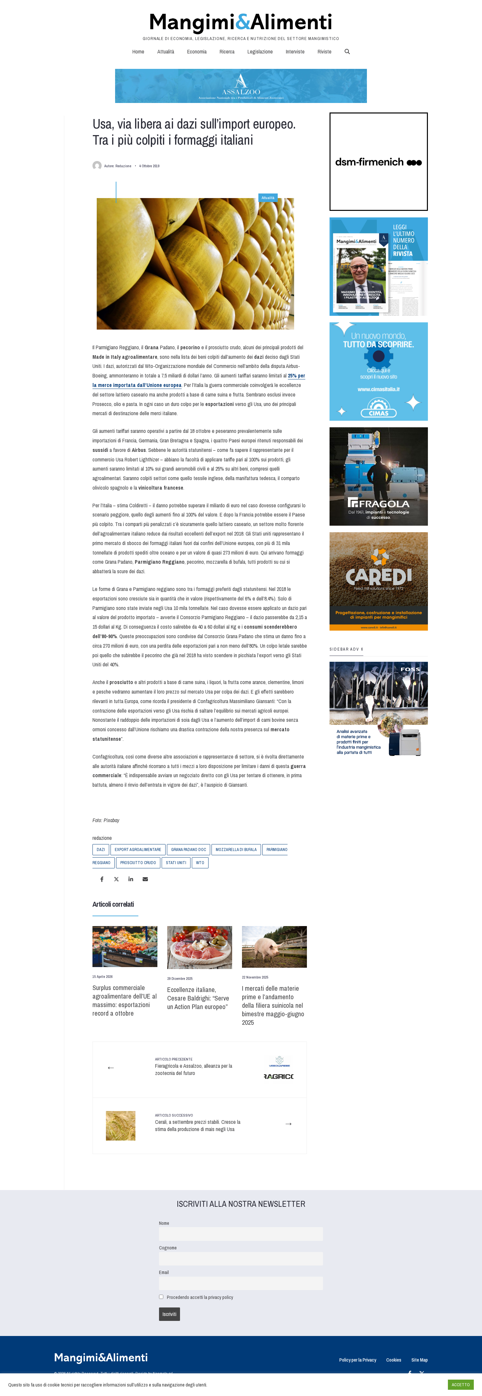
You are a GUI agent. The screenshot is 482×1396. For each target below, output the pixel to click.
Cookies (393, 1359)
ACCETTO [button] (461, 1384)
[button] (347, 51)
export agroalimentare (138, 849)
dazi (101, 849)
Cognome (168, 1247)
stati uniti (176, 862)
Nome (164, 1223)
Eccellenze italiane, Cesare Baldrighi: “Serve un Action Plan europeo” (198, 998)
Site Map (420, 1359)
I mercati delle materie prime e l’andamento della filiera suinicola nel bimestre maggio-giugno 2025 (273, 1005)
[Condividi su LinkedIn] (130, 879)
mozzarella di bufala (236, 849)
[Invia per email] (145, 879)
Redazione (123, 166)
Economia (197, 51)
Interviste (295, 51)
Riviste (324, 51)
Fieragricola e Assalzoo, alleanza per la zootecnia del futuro (193, 1067)
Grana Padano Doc (188, 849)
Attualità (165, 51)
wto (200, 862)
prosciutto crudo (138, 862)
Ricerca (227, 51)
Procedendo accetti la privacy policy (200, 1297)
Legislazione (260, 51)
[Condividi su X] (116, 879)
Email (164, 1272)
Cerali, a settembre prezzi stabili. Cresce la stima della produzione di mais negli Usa (197, 1123)
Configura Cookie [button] (427, 1385)
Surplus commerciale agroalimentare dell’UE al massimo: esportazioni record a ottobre (124, 1000)
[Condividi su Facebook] (102, 879)
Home (138, 51)
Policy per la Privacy (357, 1359)
